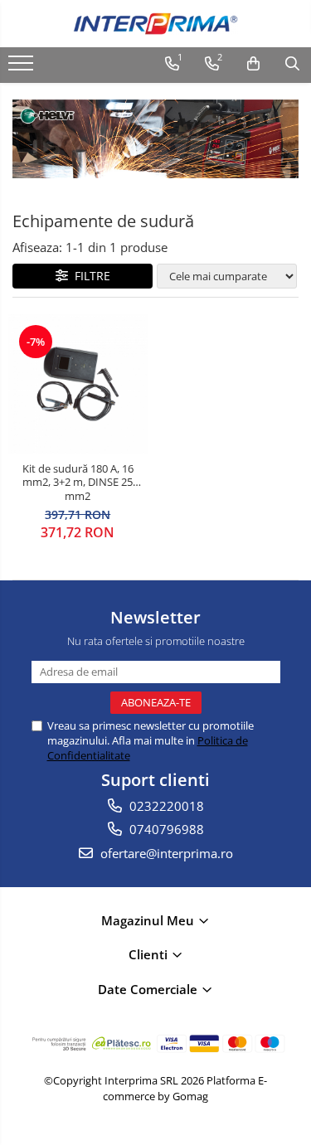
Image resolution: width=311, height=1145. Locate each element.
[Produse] (22, 68)
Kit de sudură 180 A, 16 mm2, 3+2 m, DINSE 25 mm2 (78, 483)
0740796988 (165, 829)
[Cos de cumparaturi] (253, 63)
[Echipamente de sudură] (155, 139)
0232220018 (165, 806)
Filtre (89, 276)
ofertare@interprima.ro (165, 853)
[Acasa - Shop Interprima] (156, 23)
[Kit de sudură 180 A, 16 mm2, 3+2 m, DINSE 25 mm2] (78, 384)
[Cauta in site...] (292, 63)
